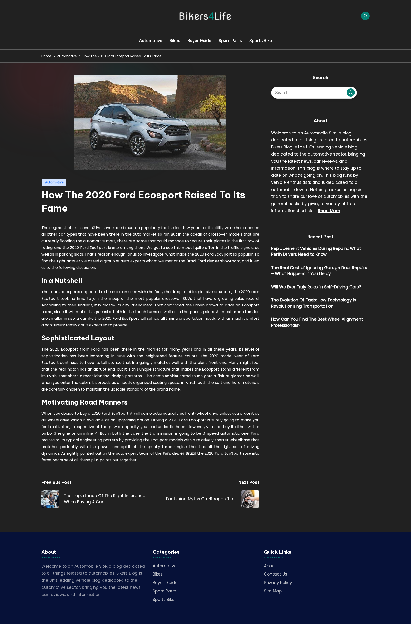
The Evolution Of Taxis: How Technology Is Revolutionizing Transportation (313, 303)
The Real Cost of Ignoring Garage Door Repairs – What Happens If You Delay (319, 271)
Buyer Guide (165, 583)
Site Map (273, 591)
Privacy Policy (278, 583)
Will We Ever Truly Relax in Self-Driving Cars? (316, 287)
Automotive (54, 182)
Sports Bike (164, 599)
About (270, 566)
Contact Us (275, 574)
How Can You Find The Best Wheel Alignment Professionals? (317, 323)
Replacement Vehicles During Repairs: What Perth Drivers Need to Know (316, 251)
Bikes (158, 574)
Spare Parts (164, 591)
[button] (351, 92)
